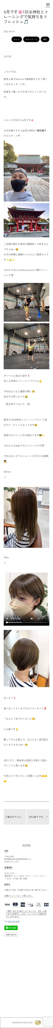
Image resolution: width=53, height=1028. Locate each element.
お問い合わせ (10, 934)
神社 (45, 39)
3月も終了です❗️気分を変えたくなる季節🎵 (39, 816)
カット (17, 39)
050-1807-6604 (14, 921)
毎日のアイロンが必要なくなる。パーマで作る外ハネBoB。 (16, 816)
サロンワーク (31, 39)
